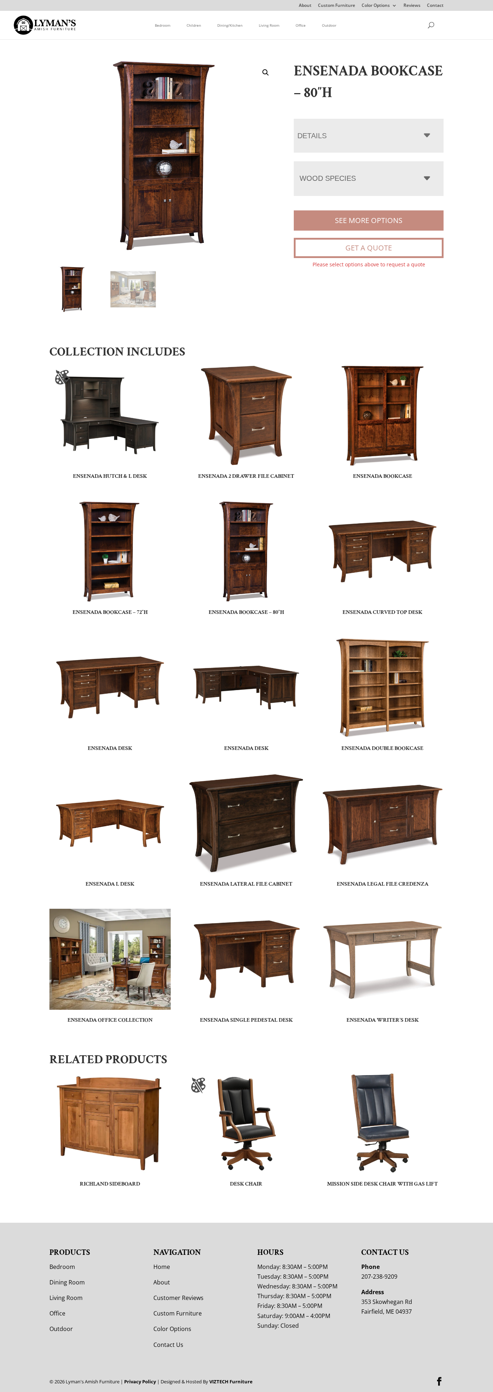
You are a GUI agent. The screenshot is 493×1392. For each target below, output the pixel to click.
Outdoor (329, 25)
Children (194, 25)
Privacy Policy (140, 1381)
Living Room (269, 25)
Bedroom (162, 25)
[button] (265, 72)
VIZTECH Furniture (231, 1381)
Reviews (411, 5)
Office (301, 25)
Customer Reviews (178, 1298)
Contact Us (168, 1345)
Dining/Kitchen (230, 25)
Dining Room (67, 1282)
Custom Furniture (336, 5)
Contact (435, 5)
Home (161, 1267)
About (305, 5)
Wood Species (328, 178)
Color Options (376, 5)
